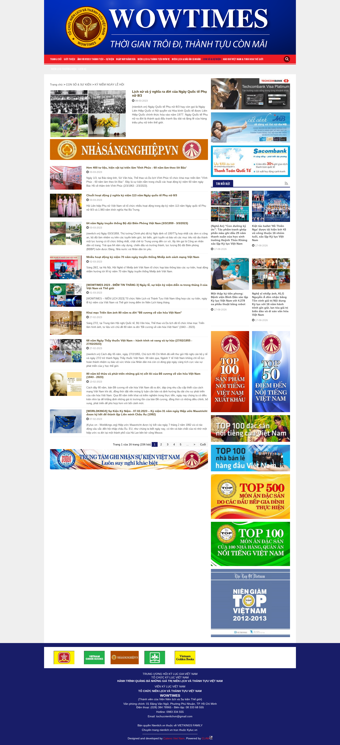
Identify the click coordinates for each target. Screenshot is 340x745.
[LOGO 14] (155, 657)
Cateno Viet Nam (174, 738)
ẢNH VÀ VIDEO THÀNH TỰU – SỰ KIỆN (95, 59)
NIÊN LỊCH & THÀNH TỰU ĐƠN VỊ (154, 59)
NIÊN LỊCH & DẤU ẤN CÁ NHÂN (186, 59)
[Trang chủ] (170, 25)
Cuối (203, 444)
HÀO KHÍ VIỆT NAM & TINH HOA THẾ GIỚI (243, 59)
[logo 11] (185, 657)
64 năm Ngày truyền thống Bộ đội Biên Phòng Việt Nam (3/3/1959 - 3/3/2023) (137, 223)
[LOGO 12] (64, 657)
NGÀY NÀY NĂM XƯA (125, 59)
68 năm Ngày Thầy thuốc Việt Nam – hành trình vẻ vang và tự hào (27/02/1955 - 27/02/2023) (139, 342)
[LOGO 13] (94, 657)
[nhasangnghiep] (129, 149)
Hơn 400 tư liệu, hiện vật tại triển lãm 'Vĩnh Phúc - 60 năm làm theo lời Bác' (136, 167)
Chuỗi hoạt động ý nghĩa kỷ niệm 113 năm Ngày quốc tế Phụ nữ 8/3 (131, 195)
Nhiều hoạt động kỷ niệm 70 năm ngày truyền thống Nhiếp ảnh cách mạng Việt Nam (142, 257)
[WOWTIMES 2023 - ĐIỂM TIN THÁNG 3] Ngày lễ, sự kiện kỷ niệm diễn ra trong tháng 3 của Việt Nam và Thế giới (146, 286)
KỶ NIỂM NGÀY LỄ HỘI (109, 84)
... (187, 444)
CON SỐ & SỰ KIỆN (212, 59)
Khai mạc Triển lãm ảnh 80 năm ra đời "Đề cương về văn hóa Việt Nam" (134, 312)
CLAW (205, 738)
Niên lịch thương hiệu (63, 69)
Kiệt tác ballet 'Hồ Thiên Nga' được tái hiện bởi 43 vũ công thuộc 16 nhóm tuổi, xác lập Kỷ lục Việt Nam (269, 233)
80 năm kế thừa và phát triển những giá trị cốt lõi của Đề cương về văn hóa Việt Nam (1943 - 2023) (143, 375)
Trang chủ (56, 59)
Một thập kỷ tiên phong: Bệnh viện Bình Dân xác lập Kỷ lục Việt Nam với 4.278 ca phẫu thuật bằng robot (229, 299)
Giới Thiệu (69, 59)
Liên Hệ (82, 69)
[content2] (129, 459)
